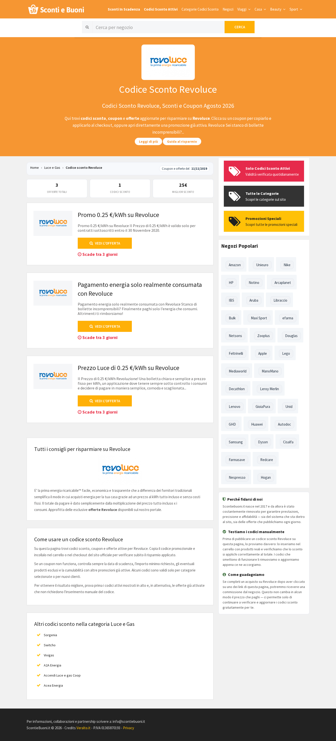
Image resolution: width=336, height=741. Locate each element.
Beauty (276, 9)
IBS (231, 300)
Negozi (228, 9)
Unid (288, 406)
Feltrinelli (236, 353)
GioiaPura (263, 406)
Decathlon (237, 388)
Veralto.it (83, 728)
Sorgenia (50, 635)
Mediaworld (237, 371)
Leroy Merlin (269, 388)
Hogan (266, 477)
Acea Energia (53, 685)
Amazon (235, 264)
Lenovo (234, 406)
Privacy (128, 728)
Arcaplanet (283, 282)
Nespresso (237, 477)
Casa (259, 9)
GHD (232, 424)
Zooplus (263, 335)
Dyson (263, 442)
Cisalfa (288, 442)
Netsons (235, 335)
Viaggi (242, 9)
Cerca (239, 27)
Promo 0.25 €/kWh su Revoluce (118, 215)
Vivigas (49, 655)
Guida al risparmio (182, 141)
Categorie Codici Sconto (200, 9)
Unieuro (262, 264)
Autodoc (284, 424)
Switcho (50, 645)
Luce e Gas (52, 167)
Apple (262, 353)
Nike (287, 264)
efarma (287, 318)
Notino (254, 282)
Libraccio (280, 300)
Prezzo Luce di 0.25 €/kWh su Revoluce (128, 368)
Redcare (266, 459)
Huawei (257, 424)
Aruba (253, 300)
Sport (294, 9)
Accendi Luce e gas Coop (62, 675)
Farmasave (237, 459)
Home (34, 167)
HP (231, 282)
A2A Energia (52, 665)
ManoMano (270, 371)
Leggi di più (148, 141)
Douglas (291, 335)
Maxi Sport (259, 318)
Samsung (236, 442)
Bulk (232, 318)
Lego (286, 353)
